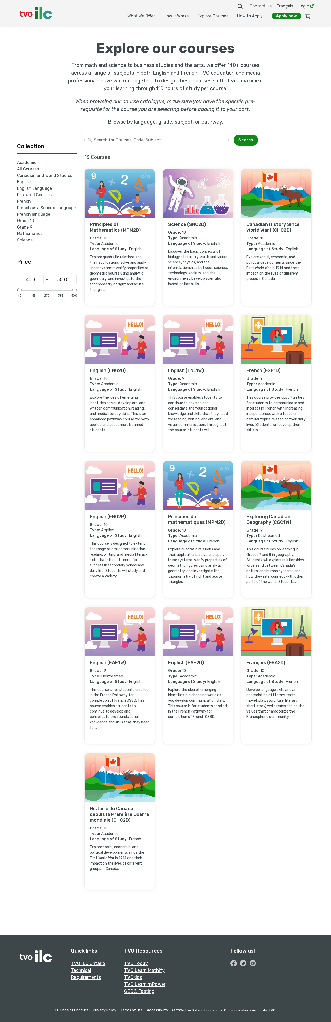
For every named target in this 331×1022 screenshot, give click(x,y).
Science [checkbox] (25, 240)
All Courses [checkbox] (28, 168)
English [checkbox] (24, 181)
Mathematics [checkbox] (29, 233)
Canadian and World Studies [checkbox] (44, 175)
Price (24, 261)
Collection (30, 146)
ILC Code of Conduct (72, 1010)
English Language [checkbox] (34, 188)
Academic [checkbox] (26, 162)
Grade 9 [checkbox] (24, 227)
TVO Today (136, 963)
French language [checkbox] (33, 214)
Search (245, 140)
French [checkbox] (24, 201)
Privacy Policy (104, 1010)
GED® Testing (139, 991)
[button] (296, 139)
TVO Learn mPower (145, 984)
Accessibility (157, 1010)
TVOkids (133, 977)
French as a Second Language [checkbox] (46, 207)
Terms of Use (132, 1010)
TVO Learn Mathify (144, 970)
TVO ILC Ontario (88, 963)
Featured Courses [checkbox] (34, 194)
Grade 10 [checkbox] (25, 220)
